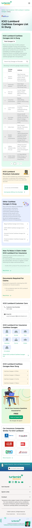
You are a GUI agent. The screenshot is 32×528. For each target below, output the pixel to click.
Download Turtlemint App (17, 468)
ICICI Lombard (19, 10)
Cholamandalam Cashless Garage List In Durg (14, 239)
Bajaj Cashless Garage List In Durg (13, 224)
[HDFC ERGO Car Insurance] (23, 444)
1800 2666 (9, 309)
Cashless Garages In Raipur (11, 383)
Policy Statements (10, 514)
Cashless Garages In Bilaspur (12, 375)
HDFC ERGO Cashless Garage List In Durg (14, 228)
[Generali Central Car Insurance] (9, 444)
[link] (11, 163)
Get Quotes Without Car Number (13, 192)
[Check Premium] (26, 188)
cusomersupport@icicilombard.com (16, 316)
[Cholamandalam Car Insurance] (23, 436)
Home (3, 10)
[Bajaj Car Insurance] (9, 436)
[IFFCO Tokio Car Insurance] (9, 452)
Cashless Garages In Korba (11, 379)
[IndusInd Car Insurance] (23, 452)
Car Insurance (10, 10)
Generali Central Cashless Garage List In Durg (14, 234)
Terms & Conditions (21, 514)
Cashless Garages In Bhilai (11, 371)
